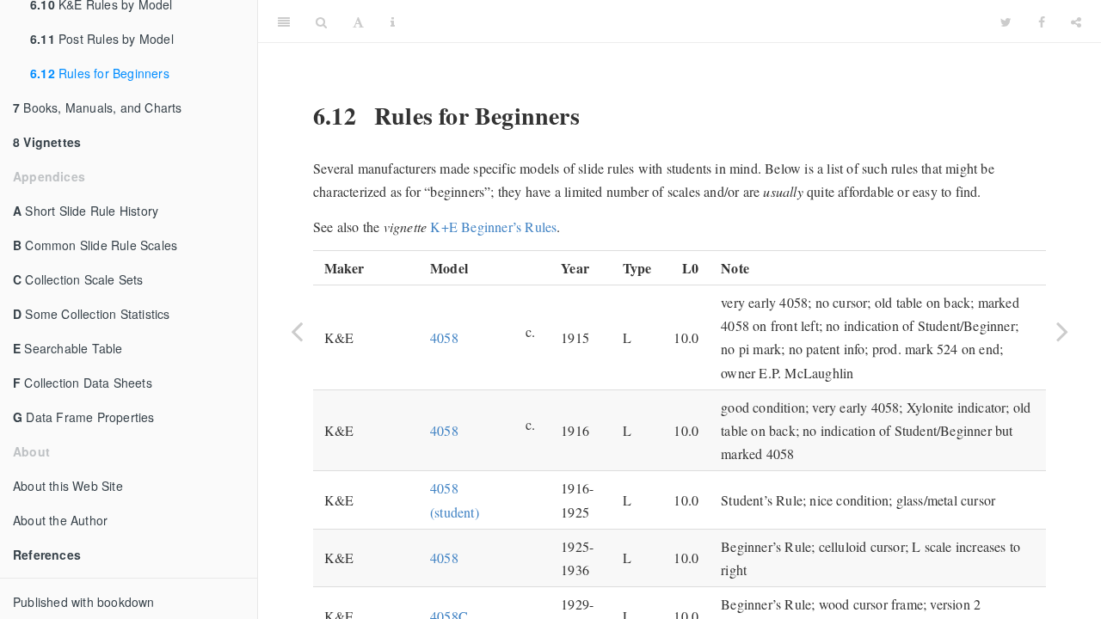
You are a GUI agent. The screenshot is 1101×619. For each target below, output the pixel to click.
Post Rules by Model (102, 38)
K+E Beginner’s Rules (493, 227)
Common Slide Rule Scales (95, 245)
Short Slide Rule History (85, 210)
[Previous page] (296, 331)
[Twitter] (1005, 21)
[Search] (321, 21)
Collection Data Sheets (82, 382)
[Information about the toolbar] (393, 21)
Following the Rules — (698, 21)
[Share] (1076, 21)
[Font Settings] (358, 21)
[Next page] (1062, 331)
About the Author (60, 520)
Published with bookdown (84, 601)
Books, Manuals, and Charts (97, 107)
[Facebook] (1041, 21)
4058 (444, 337)
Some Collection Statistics (91, 313)
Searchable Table (68, 348)
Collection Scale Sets (78, 279)
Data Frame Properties (84, 417)
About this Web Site (68, 485)
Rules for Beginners (99, 73)
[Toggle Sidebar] (284, 21)
